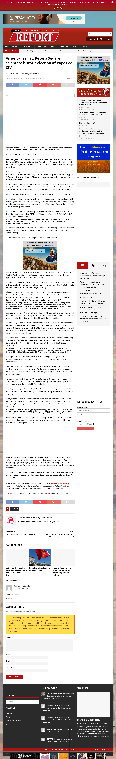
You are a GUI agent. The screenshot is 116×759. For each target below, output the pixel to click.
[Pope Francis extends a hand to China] (40, 557)
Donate (86, 47)
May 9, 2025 (13, 78)
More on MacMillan (88, 719)
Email (8, 661)
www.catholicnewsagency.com (48, 521)
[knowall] (43, 707)
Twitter (8, 717)
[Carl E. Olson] (43, 695)
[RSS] (109, 39)
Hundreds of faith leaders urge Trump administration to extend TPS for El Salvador (93, 318)
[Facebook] (97, 39)
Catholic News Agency (27, 78)
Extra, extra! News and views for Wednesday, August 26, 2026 (92, 114)
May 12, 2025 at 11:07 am (21, 589)
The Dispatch (41, 47)
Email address (83, 407)
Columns (15, 47)
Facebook (9, 713)
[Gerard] (43, 731)
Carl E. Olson (83, 723)
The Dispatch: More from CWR (93, 92)
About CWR (64, 47)
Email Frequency (83, 421)
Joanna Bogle (84, 136)
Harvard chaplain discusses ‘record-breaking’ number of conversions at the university (57, 696)
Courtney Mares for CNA (31, 74)
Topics (52, 47)
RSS (7, 724)
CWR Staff (83, 117)
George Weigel (85, 125)
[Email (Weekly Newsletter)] (105, 39)
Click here (9, 493)
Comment (9, 637)
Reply (10, 599)
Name (8, 654)
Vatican (15, 509)
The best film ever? (87, 123)
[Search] (110, 34)
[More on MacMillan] (93, 704)
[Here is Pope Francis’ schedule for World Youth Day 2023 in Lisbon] (64, 557)
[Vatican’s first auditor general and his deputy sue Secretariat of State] (17, 557)
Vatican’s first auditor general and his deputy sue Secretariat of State (16, 571)
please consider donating (60, 483)
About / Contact (57, 749)
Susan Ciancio (85, 107)
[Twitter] (101, 39)
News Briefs (9, 51)
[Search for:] (98, 34)
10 (93, 128)
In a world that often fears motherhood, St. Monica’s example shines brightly (93, 102)
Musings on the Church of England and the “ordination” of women (93, 132)
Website (9, 667)
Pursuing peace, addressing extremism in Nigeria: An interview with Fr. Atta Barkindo (92, 284)
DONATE (58, 7)
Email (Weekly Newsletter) (14, 720)
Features (27, 47)
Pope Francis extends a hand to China (39, 569)
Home (7, 47)
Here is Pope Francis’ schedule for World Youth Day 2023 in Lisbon (62, 571)
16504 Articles (52, 518)
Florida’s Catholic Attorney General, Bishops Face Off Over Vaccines (56, 708)
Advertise (75, 47)
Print (70, 78)
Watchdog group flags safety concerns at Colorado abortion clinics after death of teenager (93, 310)
